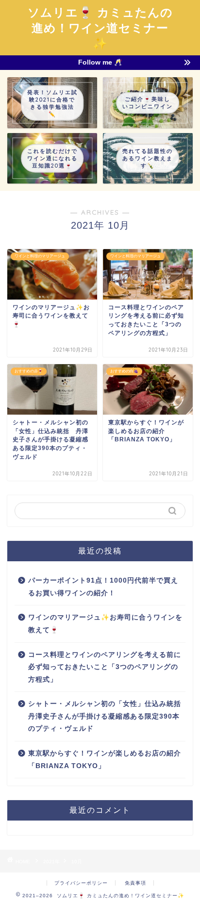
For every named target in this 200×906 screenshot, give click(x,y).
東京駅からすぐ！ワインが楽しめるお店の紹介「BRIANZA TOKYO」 (104, 760)
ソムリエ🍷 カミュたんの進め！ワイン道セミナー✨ (100, 27)
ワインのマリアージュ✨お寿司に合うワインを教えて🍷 (105, 624)
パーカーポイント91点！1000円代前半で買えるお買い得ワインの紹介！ (103, 587)
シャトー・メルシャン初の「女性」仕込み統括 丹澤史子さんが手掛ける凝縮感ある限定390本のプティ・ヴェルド (106, 716)
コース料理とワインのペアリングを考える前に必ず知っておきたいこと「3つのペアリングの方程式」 (104, 667)
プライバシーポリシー (81, 883)
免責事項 (135, 883)
